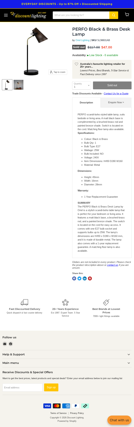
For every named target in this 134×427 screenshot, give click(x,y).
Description (86, 102)
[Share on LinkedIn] (85, 278)
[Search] (113, 15)
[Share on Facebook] (74, 278)
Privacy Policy (77, 413)
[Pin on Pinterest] (90, 278)
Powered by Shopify (67, 421)
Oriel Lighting (82, 40)
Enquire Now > (116, 102)
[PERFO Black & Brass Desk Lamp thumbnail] (7, 85)
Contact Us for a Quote (116, 93)
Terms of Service (58, 413)
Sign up (51, 387)
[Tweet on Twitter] (79, 278)
